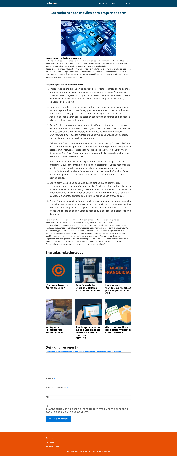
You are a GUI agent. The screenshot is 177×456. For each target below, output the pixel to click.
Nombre (50, 378)
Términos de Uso (52, 446)
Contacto (49, 438)
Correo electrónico (57, 388)
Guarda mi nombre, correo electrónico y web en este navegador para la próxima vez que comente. (87, 410)
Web (48, 397)
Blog (113, 3)
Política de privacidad (54, 442)
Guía (125, 3)
